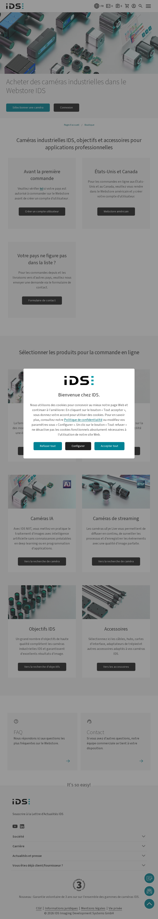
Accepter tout (109, 446)
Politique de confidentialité (83, 420)
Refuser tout (48, 446)
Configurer (78, 446)
